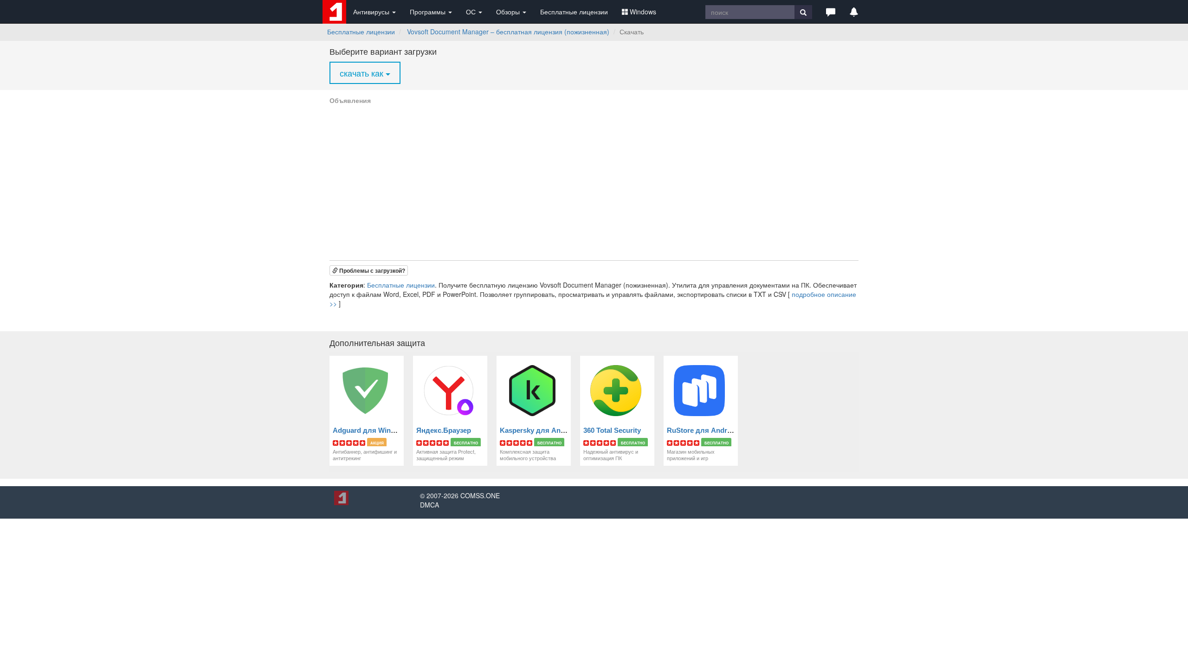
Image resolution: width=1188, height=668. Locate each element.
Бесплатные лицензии (574, 11)
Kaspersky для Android (539, 430)
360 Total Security (612, 430)
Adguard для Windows (370, 430)
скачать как (363, 73)
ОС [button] (472, 11)
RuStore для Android (702, 430)
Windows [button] (643, 11)
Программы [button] (428, 11)
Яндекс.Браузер (443, 430)
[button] (830, 11)
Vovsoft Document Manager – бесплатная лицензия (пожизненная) (508, 31)
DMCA (429, 504)
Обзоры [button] (509, 11)
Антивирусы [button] (372, 11)
